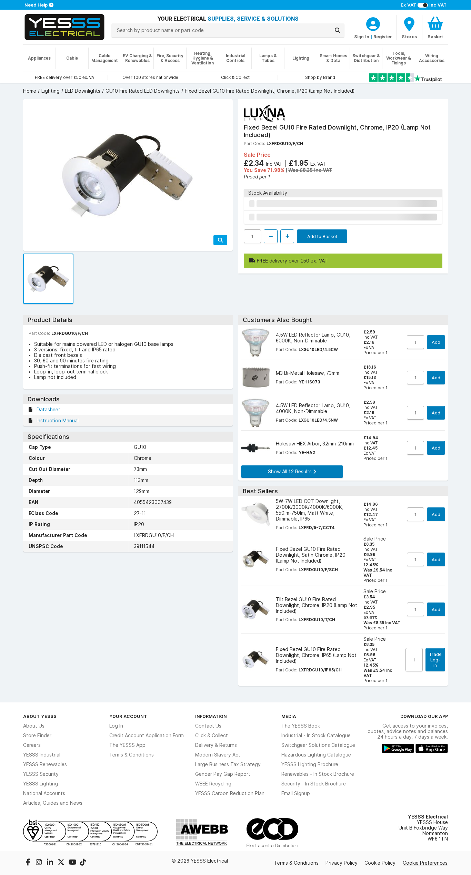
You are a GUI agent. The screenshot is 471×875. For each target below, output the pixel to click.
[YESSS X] (61, 863)
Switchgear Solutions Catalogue (318, 745)
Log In (116, 726)
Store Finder (37, 735)
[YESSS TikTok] (83, 863)
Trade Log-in (435, 659)
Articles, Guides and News (52, 803)
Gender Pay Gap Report (222, 774)
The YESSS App (127, 745)
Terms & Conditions (131, 755)
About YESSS (40, 716)
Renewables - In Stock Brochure (317, 774)
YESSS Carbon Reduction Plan (229, 793)
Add (436, 342)
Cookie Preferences (425, 863)
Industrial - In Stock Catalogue (316, 735)
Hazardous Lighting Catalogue (316, 755)
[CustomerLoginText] (373, 23)
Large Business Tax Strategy (228, 764)
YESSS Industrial (41, 755)
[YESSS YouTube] (72, 863)
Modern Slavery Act (217, 755)
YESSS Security (41, 774)
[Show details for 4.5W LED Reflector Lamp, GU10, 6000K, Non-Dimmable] (255, 342)
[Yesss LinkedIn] (50, 863)
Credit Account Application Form (146, 735)
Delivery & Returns (216, 745)
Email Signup (295, 793)
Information (211, 716)
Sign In (361, 36)
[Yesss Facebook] (28, 863)
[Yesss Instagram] (39, 863)
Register (382, 36)
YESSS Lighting (40, 783)
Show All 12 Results (290, 471)
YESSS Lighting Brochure (309, 764)
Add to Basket (322, 236)
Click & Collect (211, 735)
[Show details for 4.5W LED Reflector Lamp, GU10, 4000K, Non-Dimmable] (255, 412)
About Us (33, 726)
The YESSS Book (300, 726)
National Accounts (44, 793)
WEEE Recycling (213, 783)
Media (288, 716)
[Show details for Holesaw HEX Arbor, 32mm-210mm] (255, 448)
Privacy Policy (341, 863)
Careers (32, 745)
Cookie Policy (379, 863)
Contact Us (208, 726)
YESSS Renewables (45, 764)
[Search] (337, 30)
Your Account (128, 716)
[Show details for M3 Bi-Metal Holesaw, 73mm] (255, 377)
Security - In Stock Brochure (313, 783)
